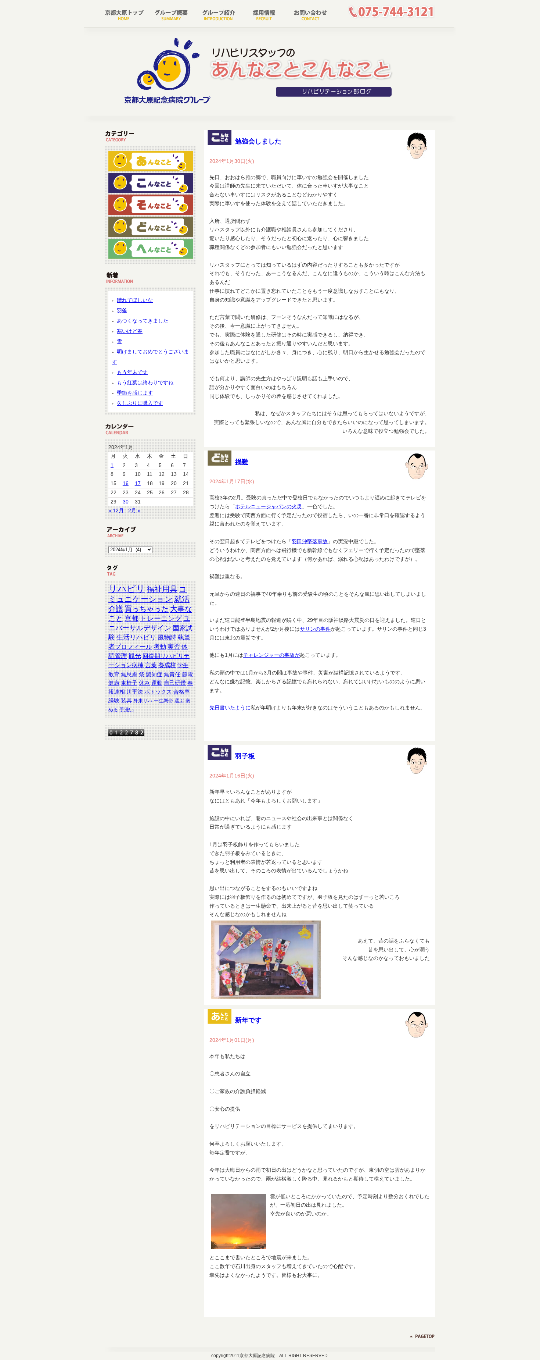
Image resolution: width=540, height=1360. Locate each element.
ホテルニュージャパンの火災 (268, 506)
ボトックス (158, 692)
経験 (113, 701)
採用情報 (261, 13)
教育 (113, 674)
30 (126, 502)
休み (144, 683)
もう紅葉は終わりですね (145, 382)
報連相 (116, 692)
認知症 (154, 674)
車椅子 (129, 683)
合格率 (181, 692)
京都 (131, 618)
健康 (113, 683)
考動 (160, 646)
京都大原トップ (127, 13)
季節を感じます (135, 393)
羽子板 (245, 756)
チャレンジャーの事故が (271, 655)
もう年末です (132, 372)
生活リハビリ (136, 637)
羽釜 (122, 310)
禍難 (241, 462)
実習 (174, 646)
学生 (182, 665)
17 (138, 483)
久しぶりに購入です (140, 403)
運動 (156, 683)
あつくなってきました (142, 321)
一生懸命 (163, 701)
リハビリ (126, 589)
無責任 (172, 674)
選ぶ (179, 701)
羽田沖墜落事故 (310, 541)
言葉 (151, 665)
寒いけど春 (130, 331)
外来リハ (142, 701)
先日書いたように (230, 708)
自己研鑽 (175, 683)
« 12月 (116, 510)
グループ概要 (172, 13)
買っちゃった (147, 609)
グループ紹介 (216, 13)
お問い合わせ (306, 13)
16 (126, 483)
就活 (182, 599)
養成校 (167, 665)
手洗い (126, 709)
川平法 (134, 692)
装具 (126, 701)
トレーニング (161, 618)
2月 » (134, 510)
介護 (115, 609)
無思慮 (129, 674)
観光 (135, 655)
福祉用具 (162, 589)
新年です (248, 1020)
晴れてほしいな (135, 300)
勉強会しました (258, 141)
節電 (187, 674)
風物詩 (167, 637)
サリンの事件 (315, 629)
